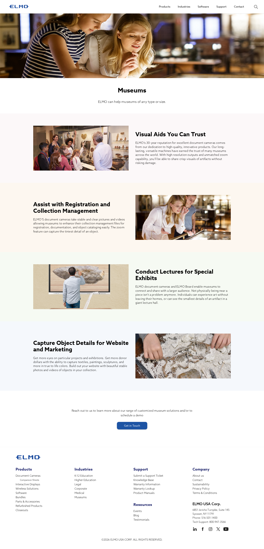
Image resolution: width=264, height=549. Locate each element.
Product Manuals (143, 493)
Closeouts (22, 510)
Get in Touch (132, 426)
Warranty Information (146, 484)
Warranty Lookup (144, 488)
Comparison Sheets (29, 480)
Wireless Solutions (27, 488)
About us (198, 475)
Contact (198, 480)
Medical (79, 493)
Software (21, 493)
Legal (78, 484)
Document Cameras (28, 475)
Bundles (21, 497)
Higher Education (85, 480)
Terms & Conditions (205, 493)
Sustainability (201, 484)
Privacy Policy (201, 488)
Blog (136, 515)
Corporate (81, 488)
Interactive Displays (28, 484)
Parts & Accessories (28, 501)
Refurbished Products (29, 506)
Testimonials (141, 519)
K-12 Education (84, 475)
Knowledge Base (143, 480)
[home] (18, 6)
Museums (81, 497)
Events (137, 511)
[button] (164, 6)
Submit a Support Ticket (148, 475)
